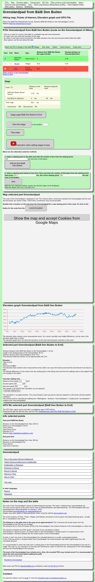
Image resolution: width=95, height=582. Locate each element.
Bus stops (46, 47)
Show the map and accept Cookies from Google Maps (47, 218)
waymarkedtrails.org (20, 511)
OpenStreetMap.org (27, 566)
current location (36, 208)
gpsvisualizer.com (60, 513)
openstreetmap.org (34, 511)
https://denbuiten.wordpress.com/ (21, 433)
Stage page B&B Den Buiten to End (26, 115)
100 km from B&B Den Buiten (17, 164)
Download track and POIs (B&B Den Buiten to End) (57, 411)
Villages (36, 47)
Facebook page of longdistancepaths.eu (52, 578)
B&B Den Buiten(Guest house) (20, 24)
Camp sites (77, 47)
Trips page (15, 132)
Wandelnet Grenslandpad (13, 560)
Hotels (55, 47)
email (26, 578)
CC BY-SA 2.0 (53, 566)
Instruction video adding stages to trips (33, 145)
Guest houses (65, 47)
